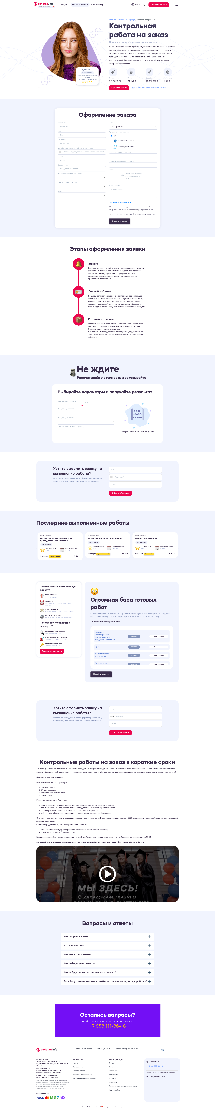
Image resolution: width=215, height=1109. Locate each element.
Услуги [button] (64, 5)
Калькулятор (97, 5)
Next (176, 546)
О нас (111, 1063)
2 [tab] (101, 562)
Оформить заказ (119, 221)
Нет (114, 136)
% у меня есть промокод (120, 202)
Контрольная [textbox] (118, 127)
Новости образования (82, 1075)
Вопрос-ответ (79, 1071)
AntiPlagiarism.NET (126, 147)
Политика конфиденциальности (123, 1086)
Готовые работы (80, 5)
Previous (36, 546)
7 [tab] (117, 562)
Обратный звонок (120, 493)
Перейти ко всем (101, 674)
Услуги (75, 1063)
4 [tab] (107, 562)
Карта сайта (114, 1090)
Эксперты (113, 1067)
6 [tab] (114, 562)
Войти (138, 5)
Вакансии (113, 1071)
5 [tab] (111, 562)
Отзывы (112, 1078)
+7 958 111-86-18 (107, 1026)
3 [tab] (104, 562)
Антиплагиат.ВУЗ (126, 141)
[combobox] (60, 152)
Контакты (113, 1075)
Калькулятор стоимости (127, 1049)
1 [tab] (97, 562)
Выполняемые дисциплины (84, 1078)
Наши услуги (103, 1049)
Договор (113, 1082)
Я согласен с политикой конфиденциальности (133, 214)
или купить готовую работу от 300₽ (149, 88)
